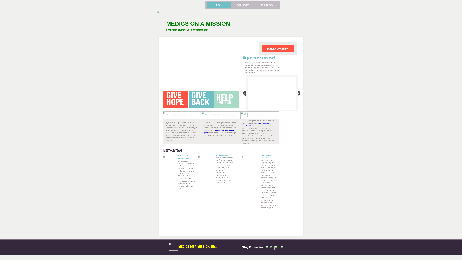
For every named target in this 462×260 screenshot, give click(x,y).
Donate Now (267, 4)
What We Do (243, 4)
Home (218, 4)
